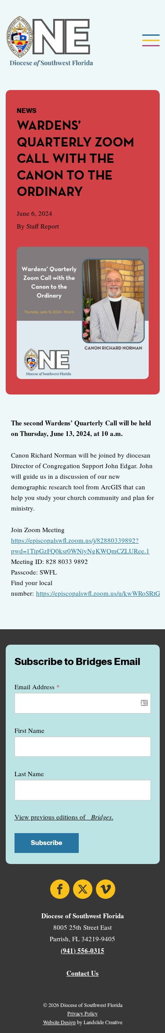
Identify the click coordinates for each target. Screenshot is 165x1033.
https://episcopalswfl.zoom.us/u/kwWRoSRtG (98, 593)
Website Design (59, 1021)
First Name (29, 730)
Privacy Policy (82, 1013)
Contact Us (82, 973)
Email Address (37, 686)
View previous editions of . (64, 816)
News (27, 111)
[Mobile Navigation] (150, 41)
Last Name (29, 773)
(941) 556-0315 (82, 950)
